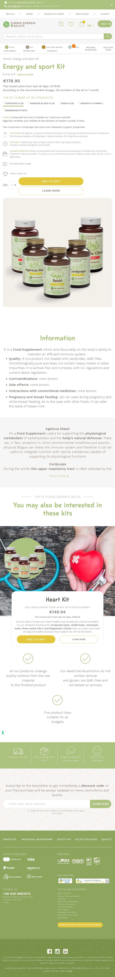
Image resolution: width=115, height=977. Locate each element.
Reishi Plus (67, 103)
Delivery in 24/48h (18, 757)
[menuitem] (9, 49)
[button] (91, 25)
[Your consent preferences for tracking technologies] (3, 733)
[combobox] (57, 36)
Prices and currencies (66, 904)
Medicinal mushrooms (37, 839)
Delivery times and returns (69, 896)
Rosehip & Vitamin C (91, 103)
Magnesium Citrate (15, 110)
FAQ (6, 902)
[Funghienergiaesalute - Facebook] (49, 951)
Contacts (104, 14)
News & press (82, 14)
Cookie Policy (63, 918)
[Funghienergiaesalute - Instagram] (57, 951)
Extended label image (20, 163)
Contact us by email (13, 900)
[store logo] (19, 24)
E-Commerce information (68, 915)
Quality (29, 14)
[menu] (57, 49)
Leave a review (25, 74)
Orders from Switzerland (68, 901)
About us (10, 14)
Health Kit (64, 839)
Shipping (61, 899)
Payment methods (65, 907)
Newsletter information (67, 912)
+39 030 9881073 (17, 894)
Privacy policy (63, 910)
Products (9, 839)
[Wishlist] (72, 24)
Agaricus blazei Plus (42, 103)
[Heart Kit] (37, 606)
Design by (66, 971)
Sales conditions (64, 893)
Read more (57, 476)
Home (7, 58)
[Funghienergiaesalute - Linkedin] (65, 951)
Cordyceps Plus (14, 103)
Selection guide (86, 839)
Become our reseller (54, 14)
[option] (57, 571)
